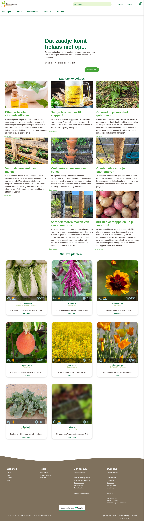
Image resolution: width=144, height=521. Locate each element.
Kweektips (43, 477)
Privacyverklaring (123, 515)
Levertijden (110, 480)
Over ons (59, 12)
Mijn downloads (78, 485)
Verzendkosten (111, 477)
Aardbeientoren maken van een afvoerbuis (70, 223)
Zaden (18, 12)
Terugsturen (110, 483)
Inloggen (121, 4)
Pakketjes (6, 12)
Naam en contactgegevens (82, 477)
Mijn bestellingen (79, 483)
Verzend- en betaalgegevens (82, 480)
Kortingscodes (111, 485)
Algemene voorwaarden (109, 515)
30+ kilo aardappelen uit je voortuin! (115, 223)
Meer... (9, 480)
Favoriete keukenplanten (81, 493)
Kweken (47, 12)
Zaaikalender (32, 12)
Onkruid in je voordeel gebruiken (112, 114)
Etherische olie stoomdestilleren (17, 114)
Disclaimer (134, 515)
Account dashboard (79, 472)
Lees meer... (8, 136)
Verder (90, 70)
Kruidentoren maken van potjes (68, 170)
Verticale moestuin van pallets (21, 170)
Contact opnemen (112, 472)
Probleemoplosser (45, 475)
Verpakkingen (111, 488)
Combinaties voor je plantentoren (110, 170)
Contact (129, 4)
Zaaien (9, 475)
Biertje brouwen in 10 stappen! (66, 114)
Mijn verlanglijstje (79, 488)
